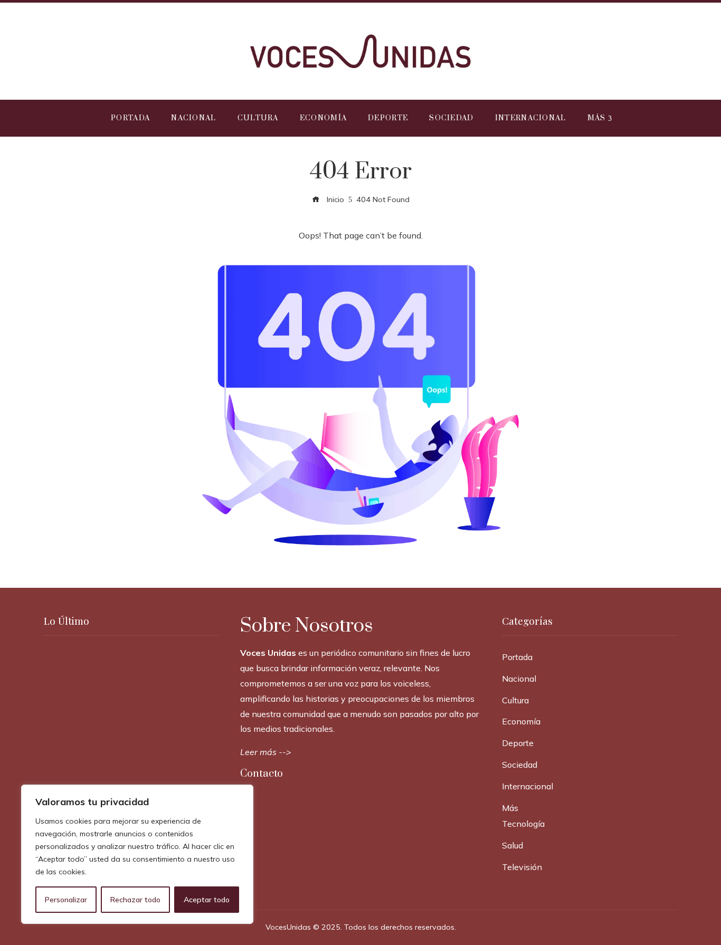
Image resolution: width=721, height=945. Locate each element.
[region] (137, 854)
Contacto (261, 773)
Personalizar (66, 899)
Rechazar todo (135, 899)
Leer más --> (265, 752)
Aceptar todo (207, 899)
